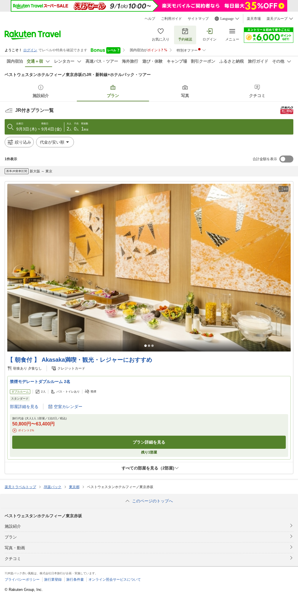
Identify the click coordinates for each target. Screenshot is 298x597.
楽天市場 (254, 19)
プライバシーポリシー (22, 579)
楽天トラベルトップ (20, 487)
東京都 (74, 487)
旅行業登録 (53, 579)
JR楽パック (52, 487)
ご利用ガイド (171, 19)
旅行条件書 (75, 579)
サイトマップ (198, 19)
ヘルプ (150, 19)
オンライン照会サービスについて (114, 579)
